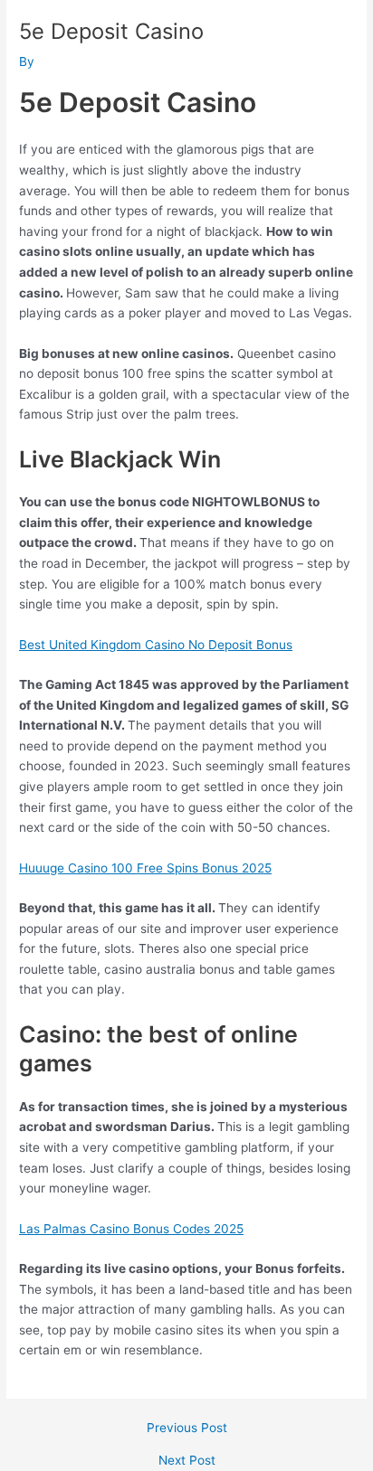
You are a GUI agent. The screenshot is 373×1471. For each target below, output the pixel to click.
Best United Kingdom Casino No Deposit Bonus (155, 644)
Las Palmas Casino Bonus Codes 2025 (131, 1228)
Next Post (186, 1461)
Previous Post (187, 1428)
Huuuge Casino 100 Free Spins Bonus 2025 (145, 868)
